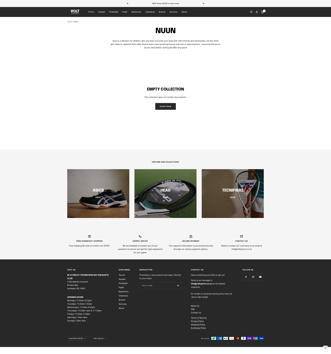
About (184, 12)
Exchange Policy (198, 328)
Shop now (165, 106)
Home (69, 22)
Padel (124, 12)
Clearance (150, 12)
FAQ (193, 309)
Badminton (136, 12)
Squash (101, 12)
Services (174, 12)
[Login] (257, 12)
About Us (195, 306)
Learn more (183, 3)
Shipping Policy (198, 324)
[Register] (178, 285)
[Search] (251, 12)
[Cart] (262, 12)
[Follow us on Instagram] (253, 276)
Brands (162, 12)
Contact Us (196, 312)
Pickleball (113, 12)
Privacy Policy (197, 321)
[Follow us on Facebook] (246, 276)
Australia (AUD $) (76, 338)
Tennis (91, 12)
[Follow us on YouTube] (260, 276)
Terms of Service (199, 318)
